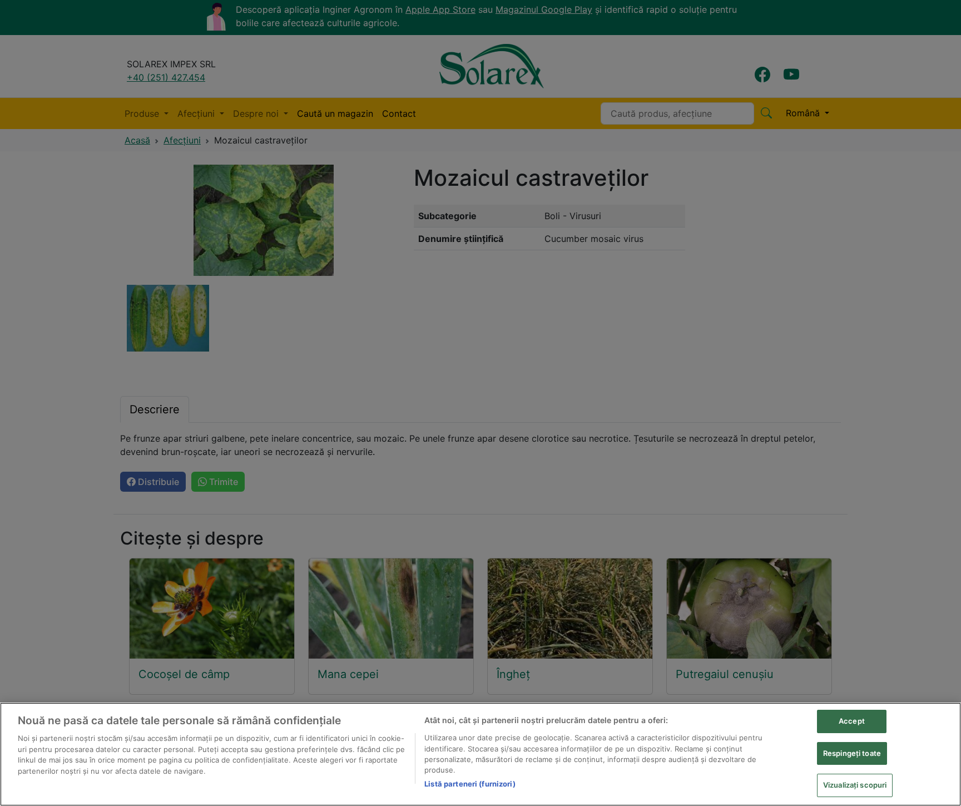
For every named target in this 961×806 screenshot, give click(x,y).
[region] (480, 754)
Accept (852, 720)
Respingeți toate (852, 753)
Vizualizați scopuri (854, 784)
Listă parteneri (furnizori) (470, 783)
